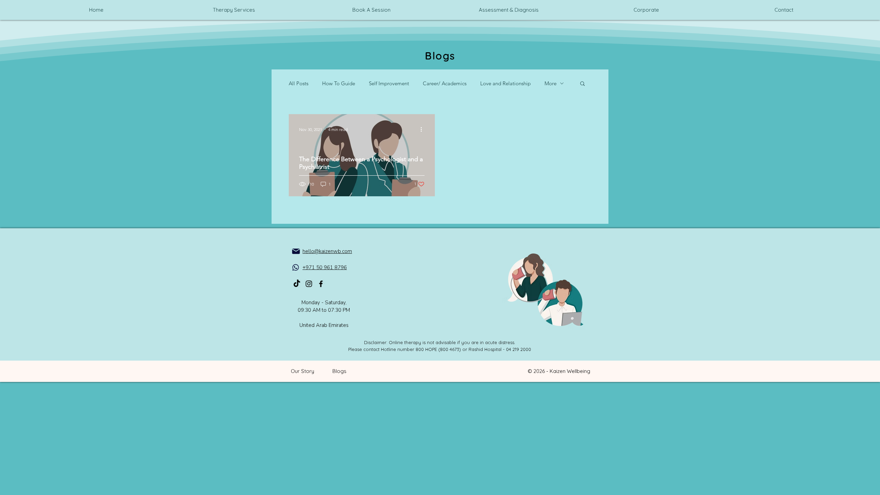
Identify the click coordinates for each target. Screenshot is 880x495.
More (550, 83)
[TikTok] (297, 283)
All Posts (298, 83)
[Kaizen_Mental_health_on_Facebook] (321, 283)
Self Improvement (389, 83)
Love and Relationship (505, 83)
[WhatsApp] (295, 267)
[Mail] (296, 251)
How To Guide (338, 83)
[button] (582, 84)
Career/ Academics (444, 83)
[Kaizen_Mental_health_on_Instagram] (309, 283)
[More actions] (423, 129)
